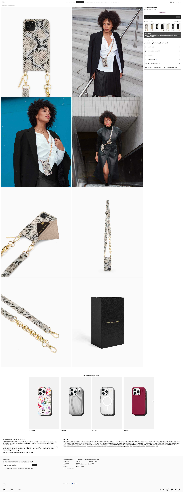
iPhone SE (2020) (146, 443)
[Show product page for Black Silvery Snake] (173, 27)
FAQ (65, 464)
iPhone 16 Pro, (104, 441)
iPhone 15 (123, 441)
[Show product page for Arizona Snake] (151, 27)
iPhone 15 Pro (128, 441)
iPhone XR (135, 443)
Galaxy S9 (140, 446)
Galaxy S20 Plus (110, 446)
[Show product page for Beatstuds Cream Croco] (167, 27)
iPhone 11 (120, 443)
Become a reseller (80, 466)
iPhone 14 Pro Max (167, 441)
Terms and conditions (93, 461)
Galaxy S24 (120, 444)
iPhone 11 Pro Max (108, 443)
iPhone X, (140, 443)
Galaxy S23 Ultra (156, 444)
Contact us (66, 463)
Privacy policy (91, 463)
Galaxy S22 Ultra (67, 446)
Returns (65, 466)
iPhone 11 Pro (115, 443)
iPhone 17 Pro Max (78, 441)
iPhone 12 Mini (101, 443)
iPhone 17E (89, 441)
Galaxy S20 (103, 446)
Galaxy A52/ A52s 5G (76, 446)
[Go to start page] (3, 2)
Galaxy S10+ (129, 446)
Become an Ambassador (81, 464)
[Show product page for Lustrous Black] (178, 27)
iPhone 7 (162, 443)
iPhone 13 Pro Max (69, 443)
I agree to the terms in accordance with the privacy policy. (19, 468)
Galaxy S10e (135, 446)
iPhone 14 (148, 441)
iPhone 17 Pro (71, 441)
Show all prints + (177, 21)
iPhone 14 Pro (153, 441)
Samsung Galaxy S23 (141, 444)
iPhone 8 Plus (157, 443)
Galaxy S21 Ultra (97, 446)
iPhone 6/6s (173, 443)
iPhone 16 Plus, (110, 441)
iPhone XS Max (130, 443)
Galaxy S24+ (126, 444)
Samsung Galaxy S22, (165, 444)
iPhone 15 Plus (135, 441)
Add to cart (162, 17)
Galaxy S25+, (107, 444)
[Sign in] (171, 2)
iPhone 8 (152, 443)
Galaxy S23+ (149, 444)
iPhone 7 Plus (168, 443)
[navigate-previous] (153, 401)
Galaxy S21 (83, 446)
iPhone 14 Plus (159, 441)
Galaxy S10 (124, 446)
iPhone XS (124, 443)
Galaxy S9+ (145, 446)
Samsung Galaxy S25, (99, 444)
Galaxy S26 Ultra (90, 444)
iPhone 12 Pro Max (94, 443)
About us (78, 461)
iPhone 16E (94, 441)
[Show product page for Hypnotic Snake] (157, 27)
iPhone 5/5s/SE (71, 444)
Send (34, 465)
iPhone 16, (99, 441)
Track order (66, 461)
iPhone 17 (66, 441)
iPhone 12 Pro (83, 443)
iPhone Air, (84, 441)
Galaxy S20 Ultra (117, 446)
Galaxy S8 (150, 446)
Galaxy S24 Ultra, (133, 444)
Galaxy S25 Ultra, (114, 444)
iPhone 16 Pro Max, (117, 441)
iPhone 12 (88, 443)
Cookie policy (91, 464)
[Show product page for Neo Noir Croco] (162, 27)
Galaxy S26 (78, 444)
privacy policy (30, 468)
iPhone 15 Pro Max (142, 441)
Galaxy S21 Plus (90, 446)
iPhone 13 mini (77, 443)
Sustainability (79, 463)
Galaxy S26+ (84, 444)
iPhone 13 (173, 441)
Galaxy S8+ (155, 446)
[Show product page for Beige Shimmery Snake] (146, 27)
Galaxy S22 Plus (173, 444)
